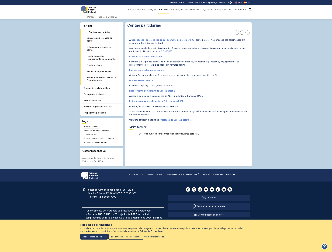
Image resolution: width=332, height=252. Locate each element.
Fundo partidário (95, 65)
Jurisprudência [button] (191, 9)
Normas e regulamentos (99, 71)
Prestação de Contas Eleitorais (175, 120)
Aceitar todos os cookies (94, 237)
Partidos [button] (163, 9)
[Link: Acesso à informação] (231, 2)
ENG (239, 2)
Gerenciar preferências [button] (154, 237)
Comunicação (176, 9)
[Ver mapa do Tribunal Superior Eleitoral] (85, 189)
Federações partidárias (95, 94)
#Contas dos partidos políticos (95, 142)
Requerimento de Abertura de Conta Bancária (101, 79)
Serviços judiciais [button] (223, 9)
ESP (248, 2)
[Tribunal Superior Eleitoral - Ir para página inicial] (88, 9)
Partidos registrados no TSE (98, 106)
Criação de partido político (97, 88)
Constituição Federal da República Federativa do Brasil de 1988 (163, 40)
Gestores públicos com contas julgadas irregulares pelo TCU (168, 133)
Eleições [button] (152, 9)
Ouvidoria (189, 2)
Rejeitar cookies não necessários (125, 237)
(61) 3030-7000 (107, 196)
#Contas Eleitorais (90, 135)
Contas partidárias (99, 32)
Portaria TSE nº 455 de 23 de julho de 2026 (112, 214)
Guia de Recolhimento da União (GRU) (182, 174)
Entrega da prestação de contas (99, 48)
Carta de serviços (135, 174)
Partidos (91, 17)
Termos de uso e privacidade (210, 206)
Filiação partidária (92, 100)
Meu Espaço (231, 174)
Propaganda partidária (95, 112)
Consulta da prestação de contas (99, 39)
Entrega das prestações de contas (146, 70)
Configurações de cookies (210, 214)
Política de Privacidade (151, 231)
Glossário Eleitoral (154, 174)
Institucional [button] (240, 9)
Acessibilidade (176, 2)
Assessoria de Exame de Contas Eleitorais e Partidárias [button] (98, 159)
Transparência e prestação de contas (211, 2)
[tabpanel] (188, 79)
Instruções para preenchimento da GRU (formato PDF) (156, 101)
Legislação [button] (207, 9)
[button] (250, 9)
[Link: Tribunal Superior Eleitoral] (89, 175)
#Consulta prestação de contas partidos (99, 138)
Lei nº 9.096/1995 (164, 51)
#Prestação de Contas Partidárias (96, 131)
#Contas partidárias (91, 127)
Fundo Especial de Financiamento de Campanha (101, 57)
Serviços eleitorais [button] (136, 9)
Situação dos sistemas (213, 174)
